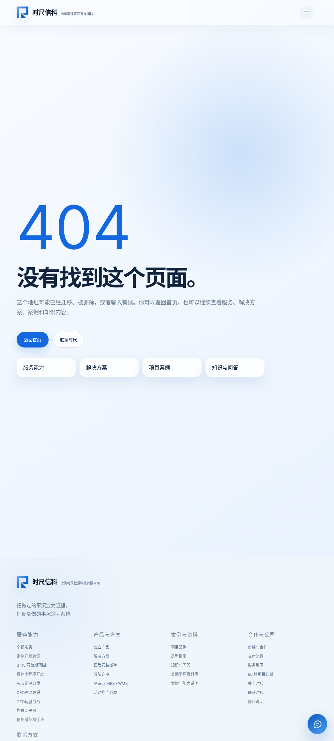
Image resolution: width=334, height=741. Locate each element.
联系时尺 (68, 339)
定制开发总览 (28, 656)
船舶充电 (101, 674)
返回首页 (32, 339)
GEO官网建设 (28, 692)
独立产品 (101, 647)
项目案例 (159, 367)
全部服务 (24, 647)
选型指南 (179, 656)
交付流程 (256, 656)
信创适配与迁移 (30, 719)
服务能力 (33, 367)
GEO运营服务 (28, 701)
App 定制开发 (28, 683)
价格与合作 (257, 647)
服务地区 (256, 665)
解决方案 (96, 367)
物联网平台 (26, 710)
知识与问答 (225, 367)
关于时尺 (256, 683)
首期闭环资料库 (184, 674)
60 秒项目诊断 (260, 674)
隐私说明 (256, 701)
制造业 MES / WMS (111, 683)
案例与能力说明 (184, 683)
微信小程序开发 (30, 674)
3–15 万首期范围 (31, 665)
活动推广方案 (105, 692)
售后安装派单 (105, 665)
